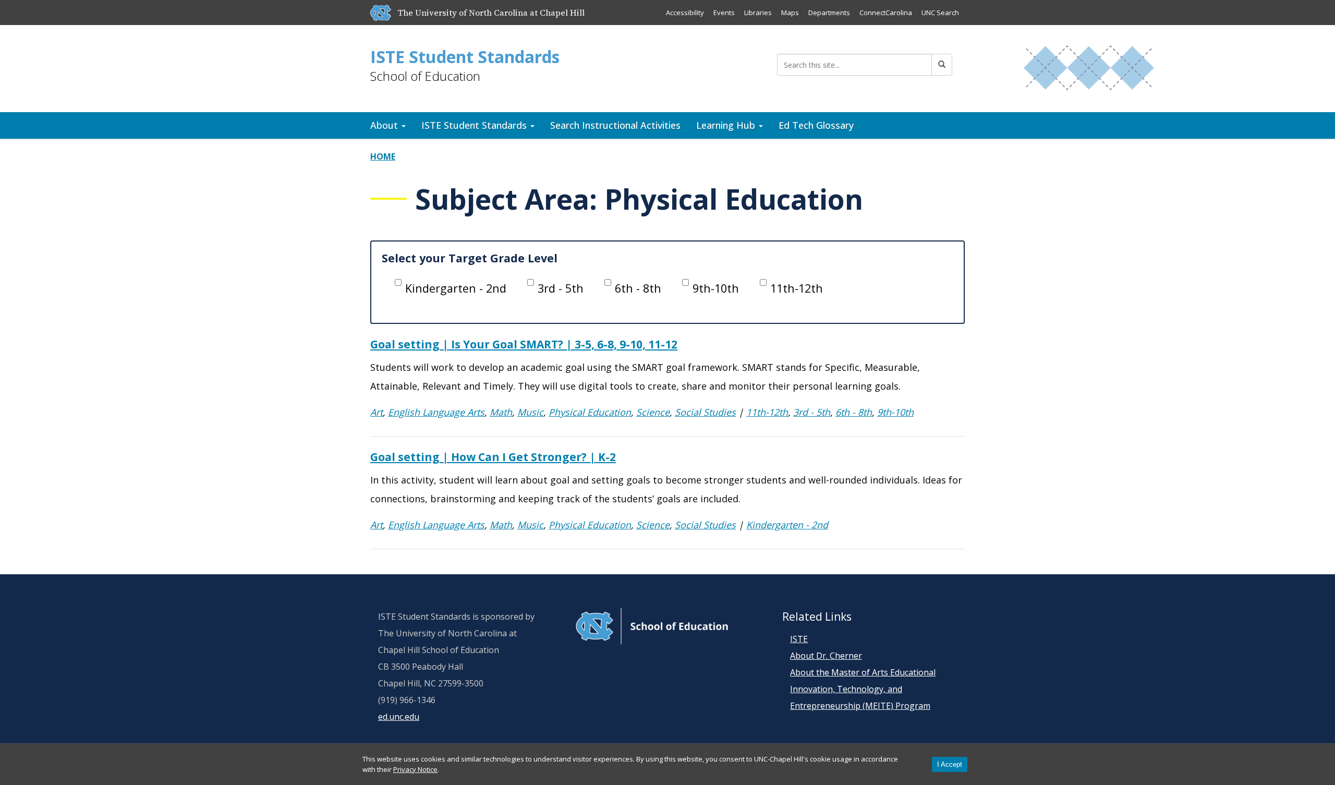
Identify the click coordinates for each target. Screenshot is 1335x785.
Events (724, 12)
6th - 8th (638, 288)
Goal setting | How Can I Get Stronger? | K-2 (493, 457)
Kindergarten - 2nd (455, 288)
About (385, 125)
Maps (790, 12)
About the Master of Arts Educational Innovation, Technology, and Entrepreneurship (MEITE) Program (863, 689)
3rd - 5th (561, 288)
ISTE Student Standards (465, 57)
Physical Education (590, 412)
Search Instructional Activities (615, 125)
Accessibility (685, 12)
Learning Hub (727, 125)
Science (653, 412)
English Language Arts (436, 412)
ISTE (799, 639)
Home (382, 156)
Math (501, 412)
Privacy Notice (415, 769)
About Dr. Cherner (826, 655)
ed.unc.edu (398, 716)
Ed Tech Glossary (816, 125)
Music (530, 412)
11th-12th (796, 288)
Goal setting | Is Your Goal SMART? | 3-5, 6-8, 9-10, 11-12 (523, 344)
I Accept (949, 764)
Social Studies (705, 412)
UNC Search (940, 12)
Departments (829, 12)
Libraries (758, 12)
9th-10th (716, 288)
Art (376, 412)
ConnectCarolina (885, 12)
